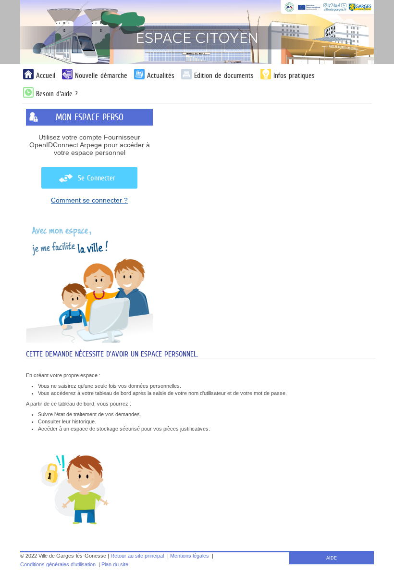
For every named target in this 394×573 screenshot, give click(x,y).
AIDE (331, 558)
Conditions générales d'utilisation (58, 564)
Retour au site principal (137, 556)
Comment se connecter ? (89, 200)
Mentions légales (189, 556)
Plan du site (114, 564)
